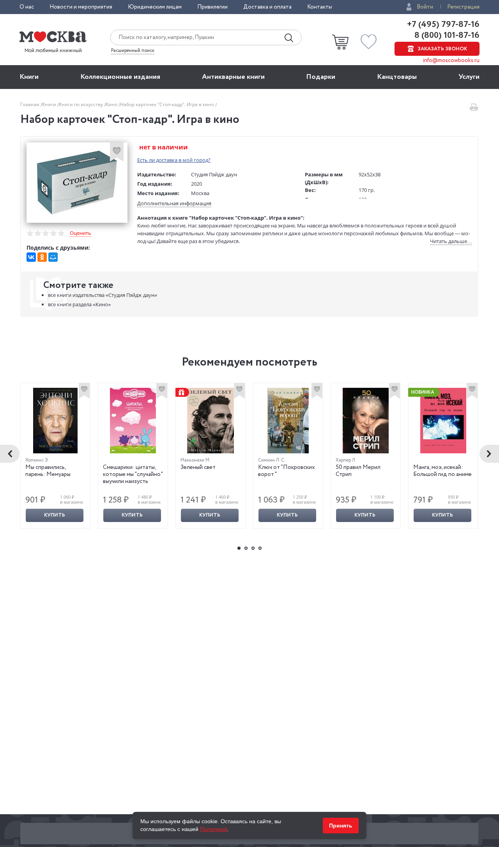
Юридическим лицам (155, 7)
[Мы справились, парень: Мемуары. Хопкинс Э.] (55, 420)
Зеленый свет (198, 467)
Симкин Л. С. (271, 460)
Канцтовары (397, 77)
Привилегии (212, 7)
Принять (340, 825)
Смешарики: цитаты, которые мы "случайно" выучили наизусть (133, 474)
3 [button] (253, 548)
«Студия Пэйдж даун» (102, 294)
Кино (112, 104)
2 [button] (246, 548)
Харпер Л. (346, 460)
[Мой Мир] (53, 257)
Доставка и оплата (267, 7)
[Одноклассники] (42, 257)
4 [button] (260, 548)
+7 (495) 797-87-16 (443, 24)
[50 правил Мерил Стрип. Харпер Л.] (366, 420)
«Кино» (79, 304)
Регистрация (463, 7)
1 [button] (239, 548)
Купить (54, 515)
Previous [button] (9, 454)
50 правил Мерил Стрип (358, 471)
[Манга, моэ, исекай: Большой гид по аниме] (443, 420)
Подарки (320, 77)
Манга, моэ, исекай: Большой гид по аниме (442, 471)
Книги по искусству (81, 104)
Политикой (213, 829)
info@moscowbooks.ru (451, 60)
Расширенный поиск (132, 51)
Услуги (469, 77)
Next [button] (489, 454)
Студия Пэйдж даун (214, 174)
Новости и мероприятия (81, 7)
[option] (55, 456)
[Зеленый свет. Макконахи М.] (210, 420)
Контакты (319, 7)
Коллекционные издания (120, 77)
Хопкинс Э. (37, 460)
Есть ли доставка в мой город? (174, 159)
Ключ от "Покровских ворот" (287, 471)
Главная (30, 104)
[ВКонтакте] (31, 257)
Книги (29, 77)
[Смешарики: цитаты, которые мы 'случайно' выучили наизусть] (133, 420)
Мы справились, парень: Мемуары (48, 471)
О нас (26, 7)
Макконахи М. (195, 460)
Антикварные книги (233, 77)
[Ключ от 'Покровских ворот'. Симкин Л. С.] (288, 420)
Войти (425, 7)
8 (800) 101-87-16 (446, 35)
